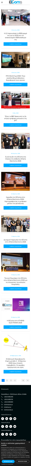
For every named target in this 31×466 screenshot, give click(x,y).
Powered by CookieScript (7, 464)
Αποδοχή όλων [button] (8, 461)
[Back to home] (15, 2)
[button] (2, 2)
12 (23, 380)
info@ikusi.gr (7, 407)
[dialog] (15, 453)
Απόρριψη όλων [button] (22, 461)
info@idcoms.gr (8, 404)
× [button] (29, 442)
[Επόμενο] (27, 380)
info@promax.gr (8, 409)
